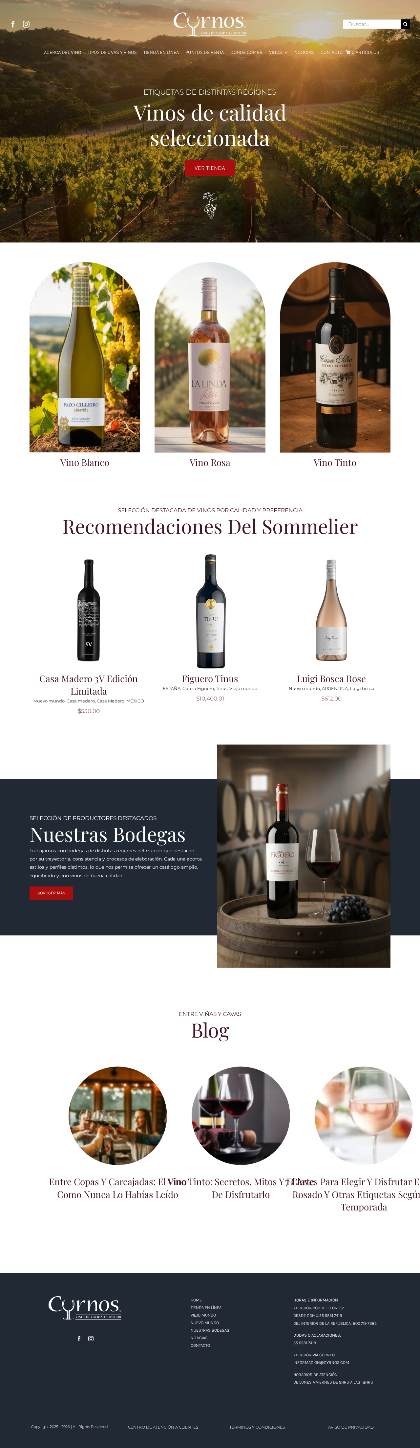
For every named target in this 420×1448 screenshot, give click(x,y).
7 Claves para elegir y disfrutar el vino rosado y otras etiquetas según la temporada (364, 1104)
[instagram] (26, 24)
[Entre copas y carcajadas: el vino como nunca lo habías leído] (118, 1116)
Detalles (91, 614)
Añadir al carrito (91, 606)
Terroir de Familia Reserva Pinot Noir (210, 684)
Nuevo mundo (190, 700)
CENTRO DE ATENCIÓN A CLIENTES (163, 1427)
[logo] (85, 1298)
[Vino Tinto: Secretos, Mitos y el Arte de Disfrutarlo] (241, 1116)
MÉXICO (378, 700)
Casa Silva (219, 700)
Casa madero (323, 700)
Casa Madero (353, 700)
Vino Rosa (210, 462)
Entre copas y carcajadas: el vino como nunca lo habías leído (118, 1107)
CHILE (238, 700)
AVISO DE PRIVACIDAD (351, 1427)
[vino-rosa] (210, 264)
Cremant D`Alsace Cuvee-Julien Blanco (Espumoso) (88, 684)
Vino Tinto (335, 462)
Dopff (43, 700)
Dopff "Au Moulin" (70, 700)
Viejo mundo (126, 700)
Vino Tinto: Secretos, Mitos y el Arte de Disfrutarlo (241, 1107)
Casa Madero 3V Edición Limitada (331, 684)
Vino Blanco (84, 462)
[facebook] (13, 24)
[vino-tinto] (335, 264)
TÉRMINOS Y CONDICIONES (257, 1427)
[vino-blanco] (85, 264)
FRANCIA (100, 700)
